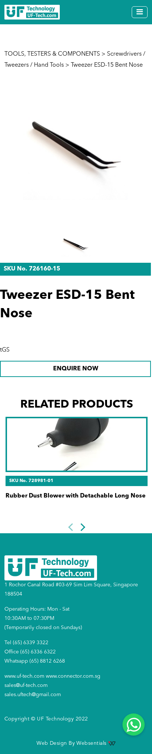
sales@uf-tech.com (26, 685)
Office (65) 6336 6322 (30, 651)
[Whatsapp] (133, 724)
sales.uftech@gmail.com (32, 694)
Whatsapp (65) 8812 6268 (34, 661)
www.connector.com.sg (73, 676)
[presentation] (72, 527)
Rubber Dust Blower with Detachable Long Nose (76, 496)
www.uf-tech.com (24, 676)
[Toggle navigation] (140, 12)
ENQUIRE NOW (75, 369)
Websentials (92, 743)
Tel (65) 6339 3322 (26, 642)
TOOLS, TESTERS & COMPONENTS (52, 54)
